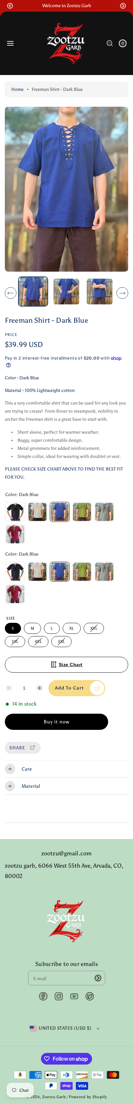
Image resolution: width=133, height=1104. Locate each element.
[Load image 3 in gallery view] (99, 291)
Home (17, 89)
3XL (16, 643)
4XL (39, 643)
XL (71, 628)
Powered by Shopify (88, 1097)
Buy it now (56, 722)
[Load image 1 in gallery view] (33, 291)
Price (11, 334)
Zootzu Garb (54, 1097)
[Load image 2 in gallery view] (66, 291)
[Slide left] (10, 293)
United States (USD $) (65, 1028)
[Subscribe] (98, 978)
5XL (62, 643)
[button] (10, 5)
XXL (94, 630)
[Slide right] (122, 293)
